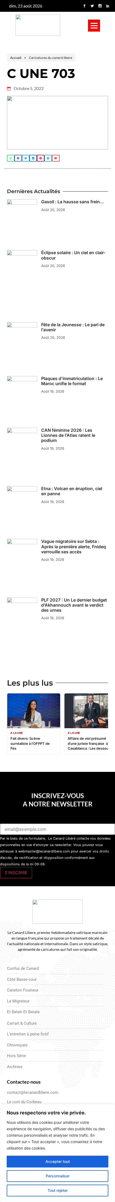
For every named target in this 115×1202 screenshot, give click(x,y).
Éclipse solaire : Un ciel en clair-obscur (73, 255)
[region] (57, 1153)
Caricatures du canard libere (50, 58)
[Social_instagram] (100, 6)
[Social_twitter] (92, 6)
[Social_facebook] (84, 6)
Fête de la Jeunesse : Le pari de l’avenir (73, 327)
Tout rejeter (58, 1190)
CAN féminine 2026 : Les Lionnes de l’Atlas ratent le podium (68, 435)
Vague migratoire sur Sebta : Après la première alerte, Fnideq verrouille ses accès (73, 546)
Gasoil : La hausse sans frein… (72, 201)
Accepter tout (57, 1161)
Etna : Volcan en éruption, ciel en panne (71, 491)
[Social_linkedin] (108, 6)
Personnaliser (58, 1176)
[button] (94, 26)
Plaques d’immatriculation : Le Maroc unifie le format (72, 381)
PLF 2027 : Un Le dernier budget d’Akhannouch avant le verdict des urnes (74, 605)
